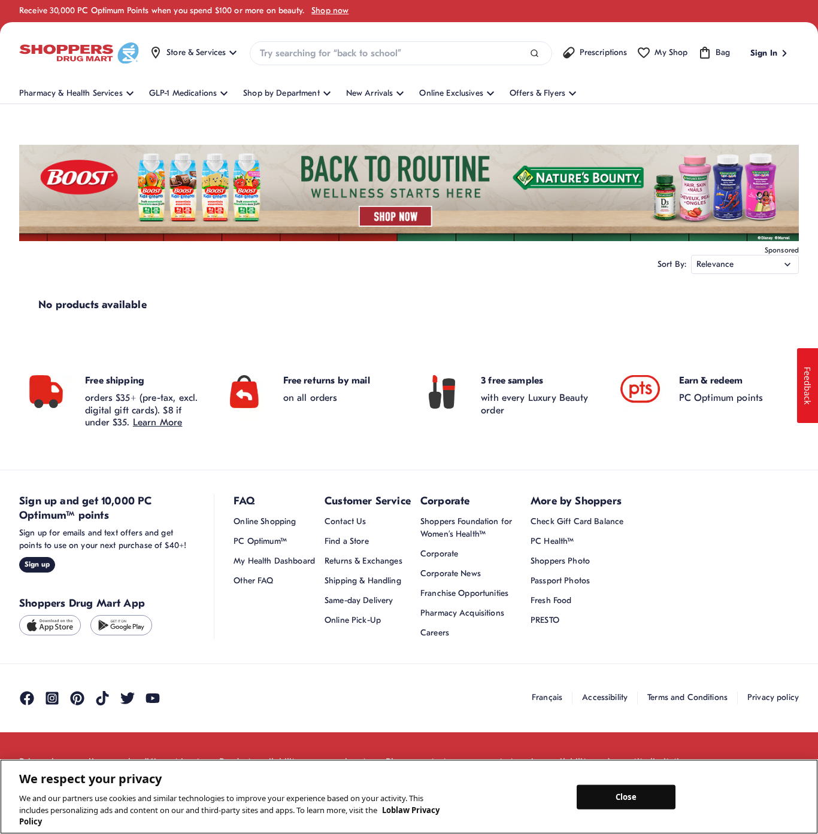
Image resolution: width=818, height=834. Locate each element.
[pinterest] (77, 698)
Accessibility (605, 697)
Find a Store (347, 541)
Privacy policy (773, 697)
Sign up (37, 564)
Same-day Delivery (359, 600)
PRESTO (545, 620)
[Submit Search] (534, 53)
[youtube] (152, 698)
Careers (434, 633)
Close (626, 796)
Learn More (158, 422)
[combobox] (401, 53)
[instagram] (52, 698)
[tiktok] (102, 698)
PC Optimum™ (260, 541)
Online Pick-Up (353, 620)
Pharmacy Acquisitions (462, 613)
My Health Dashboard (274, 561)
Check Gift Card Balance (577, 521)
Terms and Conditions (687, 697)
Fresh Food (551, 600)
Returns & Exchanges (363, 561)
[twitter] (127, 698)
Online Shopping (265, 521)
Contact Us (345, 521)
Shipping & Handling (363, 581)
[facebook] (27, 698)
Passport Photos (560, 581)
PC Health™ (552, 541)
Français (547, 697)
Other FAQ (253, 581)
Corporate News (450, 573)
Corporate (439, 554)
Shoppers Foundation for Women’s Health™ (466, 527)
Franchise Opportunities (464, 593)
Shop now (330, 10)
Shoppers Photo (560, 561)
